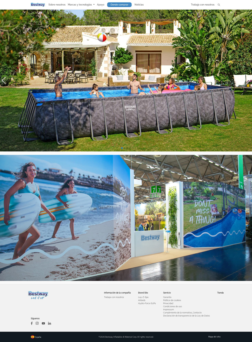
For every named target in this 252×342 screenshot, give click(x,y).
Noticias (139, 4)
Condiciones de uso (172, 306)
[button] (122, 148)
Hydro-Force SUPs (147, 303)
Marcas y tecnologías (80, 4)
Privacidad (168, 303)
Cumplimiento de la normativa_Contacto (182, 312)
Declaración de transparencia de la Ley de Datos (186, 316)
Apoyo (100, 4)
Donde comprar (119, 4)
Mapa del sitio (214, 336)
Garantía (167, 297)
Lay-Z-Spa (143, 297)
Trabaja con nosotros (202, 4)
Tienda (220, 293)
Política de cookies (172, 300)
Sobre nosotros (57, 4)
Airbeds (141, 300)
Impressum (168, 309)
